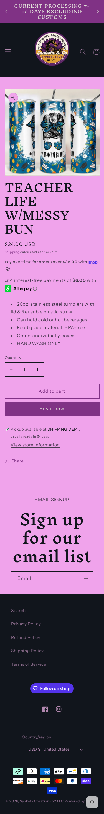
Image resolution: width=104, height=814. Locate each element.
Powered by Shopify (81, 801)
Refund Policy (25, 637)
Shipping (12, 252)
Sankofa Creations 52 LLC (42, 801)
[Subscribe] (86, 578)
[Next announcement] (98, 11)
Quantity (13, 357)
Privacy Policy (26, 623)
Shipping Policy (27, 650)
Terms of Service (29, 664)
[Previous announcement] (6, 11)
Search (18, 610)
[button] (7, 51)
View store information (35, 445)
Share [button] (18, 461)
